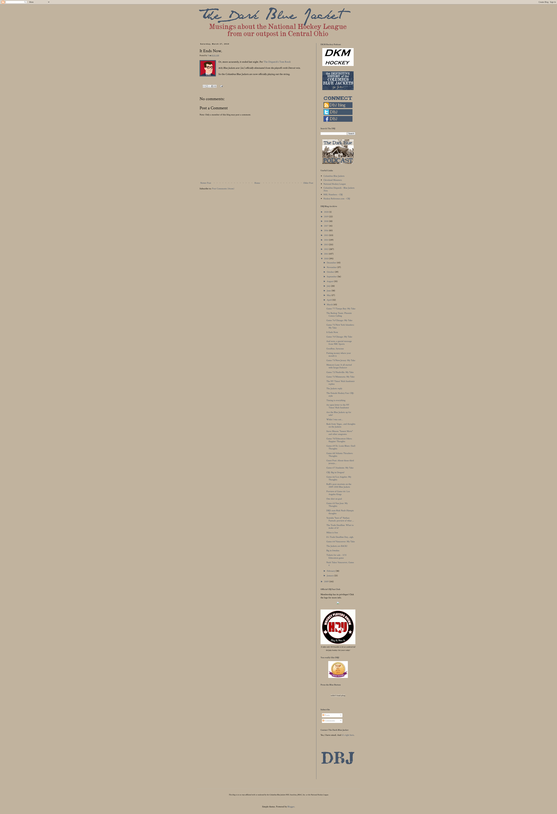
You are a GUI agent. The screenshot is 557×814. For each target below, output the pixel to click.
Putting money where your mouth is (338, 354)
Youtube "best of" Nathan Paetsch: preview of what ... (340, 519)
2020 (326, 212)
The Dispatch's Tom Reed (277, 61)
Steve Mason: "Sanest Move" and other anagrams (339, 433)
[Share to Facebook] (212, 86)
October (331, 272)
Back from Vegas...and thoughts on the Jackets (340, 425)
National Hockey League (334, 184)
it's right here (348, 735)
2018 (326, 221)
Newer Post (205, 183)
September (332, 276)
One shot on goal (334, 498)
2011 (326, 253)
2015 (326, 235)
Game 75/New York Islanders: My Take (340, 326)
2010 (326, 258)
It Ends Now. (332, 332)
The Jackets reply (334, 388)
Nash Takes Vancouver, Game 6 (340, 564)
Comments (329, 720)
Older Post (308, 183)
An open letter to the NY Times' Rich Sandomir (337, 406)
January (330, 575)
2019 (326, 216)
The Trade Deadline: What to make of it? (340, 526)
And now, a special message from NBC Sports (339, 343)
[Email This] (204, 86)
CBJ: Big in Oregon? (335, 472)
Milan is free (332, 532)
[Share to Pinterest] (215, 86)
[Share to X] (209, 86)
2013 (326, 244)
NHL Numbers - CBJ (333, 194)
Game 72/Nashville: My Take (340, 372)
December (332, 262)
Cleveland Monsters (332, 180)
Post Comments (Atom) (223, 188)
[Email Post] (221, 86)
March (330, 304)
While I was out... (334, 419)
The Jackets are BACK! (336, 546)
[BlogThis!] (206, 86)
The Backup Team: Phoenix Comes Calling (339, 314)
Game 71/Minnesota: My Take (340, 376)
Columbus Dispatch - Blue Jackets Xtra (339, 189)
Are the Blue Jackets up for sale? (338, 414)
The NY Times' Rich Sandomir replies (340, 383)
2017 (326, 225)
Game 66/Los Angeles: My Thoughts (338, 478)
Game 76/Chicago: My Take (339, 320)
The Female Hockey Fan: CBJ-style (340, 394)
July (329, 286)
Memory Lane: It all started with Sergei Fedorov (339, 366)
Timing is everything (335, 400)
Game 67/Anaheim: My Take (339, 467)
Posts (327, 715)
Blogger (290, 806)
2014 (326, 239)
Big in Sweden (332, 550)
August (330, 281)
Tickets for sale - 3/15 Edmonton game (336, 556)
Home (257, 183)
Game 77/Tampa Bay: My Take (340, 308)
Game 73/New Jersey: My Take (340, 360)
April (329, 299)
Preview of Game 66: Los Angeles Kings (338, 493)
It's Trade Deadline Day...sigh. (340, 537)
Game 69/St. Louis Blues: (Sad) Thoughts (340, 447)
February (331, 571)
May (329, 295)
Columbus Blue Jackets (333, 176)
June (329, 290)
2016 (326, 230)
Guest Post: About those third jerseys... (340, 462)
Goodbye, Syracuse (335, 348)
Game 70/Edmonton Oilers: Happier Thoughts (339, 440)
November (332, 267)
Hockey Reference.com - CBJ (336, 198)
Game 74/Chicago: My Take (339, 336)
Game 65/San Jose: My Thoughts (337, 505)
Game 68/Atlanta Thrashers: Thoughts (339, 455)
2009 (326, 581)
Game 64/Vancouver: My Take (340, 541)
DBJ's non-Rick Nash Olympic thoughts (340, 512)
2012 (326, 249)
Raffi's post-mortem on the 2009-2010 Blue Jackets (338, 485)
